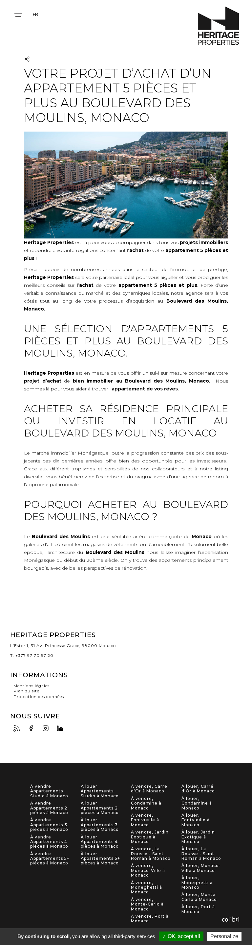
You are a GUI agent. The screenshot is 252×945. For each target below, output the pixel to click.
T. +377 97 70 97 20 (31, 655)
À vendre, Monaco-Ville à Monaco (148, 870)
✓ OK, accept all (181, 936)
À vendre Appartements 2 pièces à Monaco (49, 808)
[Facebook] (33, 728)
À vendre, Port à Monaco (150, 918)
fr (35, 14)
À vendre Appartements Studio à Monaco (49, 791)
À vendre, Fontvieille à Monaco (145, 820)
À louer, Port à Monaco (198, 909)
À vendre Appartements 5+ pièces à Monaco (50, 859)
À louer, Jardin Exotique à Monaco (198, 837)
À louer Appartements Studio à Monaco (100, 791)
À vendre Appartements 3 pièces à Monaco (49, 825)
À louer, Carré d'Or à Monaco (198, 788)
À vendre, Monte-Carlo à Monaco (147, 904)
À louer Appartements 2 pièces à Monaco (100, 808)
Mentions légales (31, 685)
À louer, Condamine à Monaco (196, 803)
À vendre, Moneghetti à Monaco (146, 888)
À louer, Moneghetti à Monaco (197, 883)
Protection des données (38, 696)
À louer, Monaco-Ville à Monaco (201, 868)
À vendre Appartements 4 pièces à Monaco (49, 842)
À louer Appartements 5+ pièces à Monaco (100, 859)
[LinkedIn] (62, 728)
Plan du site (26, 690)
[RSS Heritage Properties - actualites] (18, 728)
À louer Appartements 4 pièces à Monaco (100, 842)
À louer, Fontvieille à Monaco (195, 820)
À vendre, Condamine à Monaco (146, 803)
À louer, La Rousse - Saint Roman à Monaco (201, 854)
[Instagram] (47, 728)
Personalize (224, 936)
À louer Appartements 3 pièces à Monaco (100, 825)
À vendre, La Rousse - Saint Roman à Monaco (151, 854)
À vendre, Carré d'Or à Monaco (149, 788)
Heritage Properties (218, 26)
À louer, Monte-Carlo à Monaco (199, 897)
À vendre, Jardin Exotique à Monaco (150, 837)
